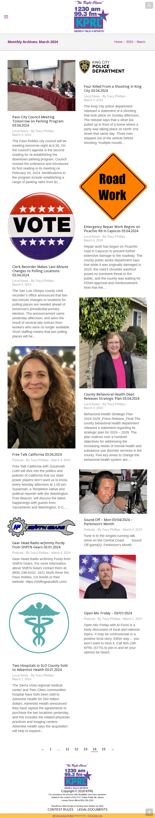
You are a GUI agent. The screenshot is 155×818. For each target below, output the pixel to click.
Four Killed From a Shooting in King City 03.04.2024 (113, 88)
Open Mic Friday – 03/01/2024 (108, 613)
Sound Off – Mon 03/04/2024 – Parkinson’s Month (108, 521)
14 (94, 749)
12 (76, 749)
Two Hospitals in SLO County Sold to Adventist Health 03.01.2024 (39, 667)
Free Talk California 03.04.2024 (37, 454)
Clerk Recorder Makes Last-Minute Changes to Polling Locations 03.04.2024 (40, 270)
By (42, 131)
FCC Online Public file (87, 797)
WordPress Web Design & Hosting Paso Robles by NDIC (77, 806)
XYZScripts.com (95, 816)
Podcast (17, 460)
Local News (20, 131)
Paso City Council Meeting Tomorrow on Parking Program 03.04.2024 (38, 121)
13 (85, 749)
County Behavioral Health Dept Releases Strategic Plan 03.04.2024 (111, 396)
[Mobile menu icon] (149, 5)
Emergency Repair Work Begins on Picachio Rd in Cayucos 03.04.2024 (112, 228)
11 (67, 749)
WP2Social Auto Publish (63, 816)
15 (103, 749)
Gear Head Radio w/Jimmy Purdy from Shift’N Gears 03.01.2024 (38, 545)
